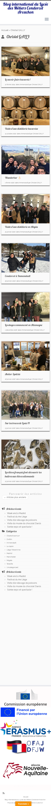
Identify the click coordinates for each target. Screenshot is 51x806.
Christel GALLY (37, 84)
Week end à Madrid (16, 513)
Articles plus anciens (15, 497)
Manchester (11, 557)
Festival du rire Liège (17, 516)
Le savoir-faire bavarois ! (17, 79)
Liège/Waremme (13, 550)
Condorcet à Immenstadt (17, 276)
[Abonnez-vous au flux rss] (4, 793)
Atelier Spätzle (12, 374)
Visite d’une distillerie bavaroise (21, 128)
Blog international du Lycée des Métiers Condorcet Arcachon (25, 8)
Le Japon (10, 546)
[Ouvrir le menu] (47, 19)
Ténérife (10, 564)
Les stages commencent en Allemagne (23, 325)
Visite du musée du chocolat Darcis (24, 523)
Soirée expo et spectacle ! (19, 527)
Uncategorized (12, 567)
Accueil (4, 30)
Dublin (9, 539)
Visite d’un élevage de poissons (22, 520)
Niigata (9, 560)
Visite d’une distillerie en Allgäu (21, 226)
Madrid (9, 553)
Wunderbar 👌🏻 (13, 177)
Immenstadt (24, 84)
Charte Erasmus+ (13, 536)
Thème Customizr (37, 803)
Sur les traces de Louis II (17, 423)
